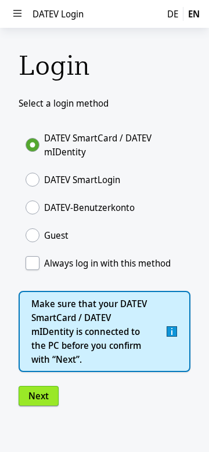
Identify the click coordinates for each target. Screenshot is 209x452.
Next (38, 395)
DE (172, 14)
